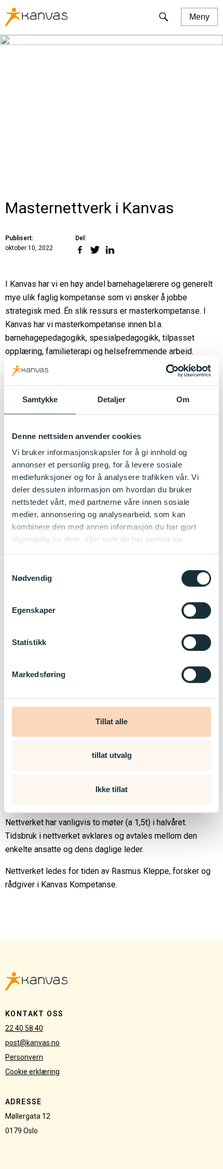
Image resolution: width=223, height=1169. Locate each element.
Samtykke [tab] (40, 399)
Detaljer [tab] (111, 399)
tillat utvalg (112, 755)
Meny (199, 16)
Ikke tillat (111, 789)
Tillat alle (111, 721)
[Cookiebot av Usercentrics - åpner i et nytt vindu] (165, 370)
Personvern (24, 1057)
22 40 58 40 (24, 1028)
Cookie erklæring (32, 1072)
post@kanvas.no (32, 1043)
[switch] (196, 610)
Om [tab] (182, 399)
